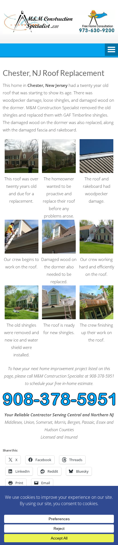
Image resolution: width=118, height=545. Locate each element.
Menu (111, 50)
